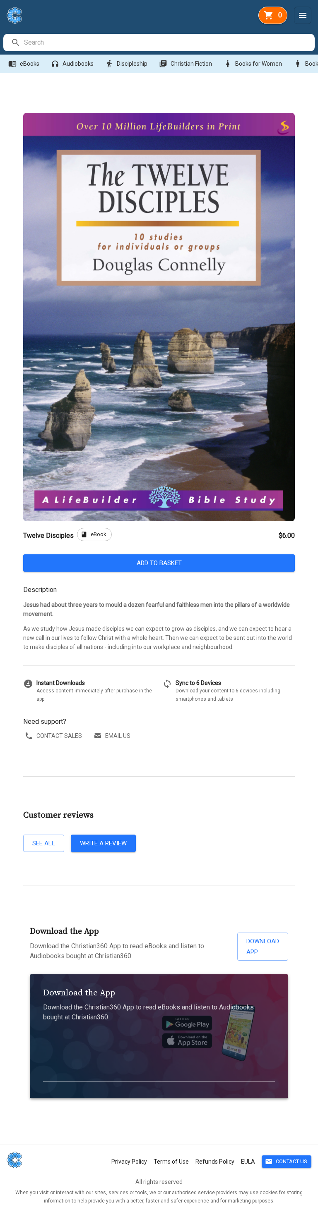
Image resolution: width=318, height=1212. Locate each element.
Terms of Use (171, 1161)
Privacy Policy (129, 1161)
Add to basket (159, 563)
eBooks (23, 64)
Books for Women (253, 64)
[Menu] (302, 15)
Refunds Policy (214, 1161)
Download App (262, 947)
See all (43, 843)
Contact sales (59, 735)
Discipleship (126, 64)
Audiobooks (72, 64)
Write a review (103, 843)
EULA (248, 1161)
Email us (117, 735)
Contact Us (286, 1161)
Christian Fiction (185, 64)
